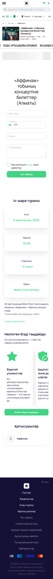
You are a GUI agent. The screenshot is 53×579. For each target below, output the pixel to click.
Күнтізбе (38, 16)
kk (3, 16)
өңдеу (30, 164)
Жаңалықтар (26, 498)
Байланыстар (26, 548)
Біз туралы (27, 517)
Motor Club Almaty (27, 36)
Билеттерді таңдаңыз (27, 412)
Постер (26, 492)
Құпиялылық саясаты (26, 536)
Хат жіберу (26, 174)
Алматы (27, 16)
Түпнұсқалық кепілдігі (26, 542)
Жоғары (45, 481)
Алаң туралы (27, 505)
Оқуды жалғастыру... (15, 321)
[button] (9, 125)
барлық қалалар (26, 511)
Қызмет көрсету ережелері (26, 529)
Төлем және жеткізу (26, 523)
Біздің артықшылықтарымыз (20, 45)
